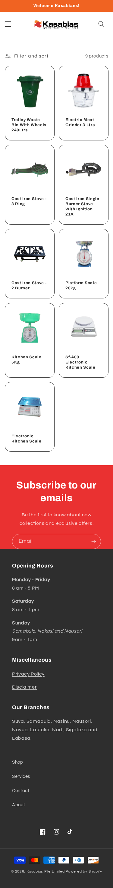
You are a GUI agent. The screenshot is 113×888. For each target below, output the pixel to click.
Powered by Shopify (84, 871)
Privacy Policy (28, 674)
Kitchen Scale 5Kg (26, 359)
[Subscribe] (94, 541)
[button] (8, 24)
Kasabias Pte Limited (46, 871)
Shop (17, 762)
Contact (20, 790)
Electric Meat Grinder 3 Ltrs (80, 122)
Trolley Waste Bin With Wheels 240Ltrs (28, 124)
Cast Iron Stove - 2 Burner (28, 285)
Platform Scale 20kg (81, 285)
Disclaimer (24, 687)
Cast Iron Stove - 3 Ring (28, 201)
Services (21, 776)
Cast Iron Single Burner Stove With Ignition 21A (82, 206)
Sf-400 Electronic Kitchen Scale (80, 362)
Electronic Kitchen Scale (26, 438)
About (18, 805)
